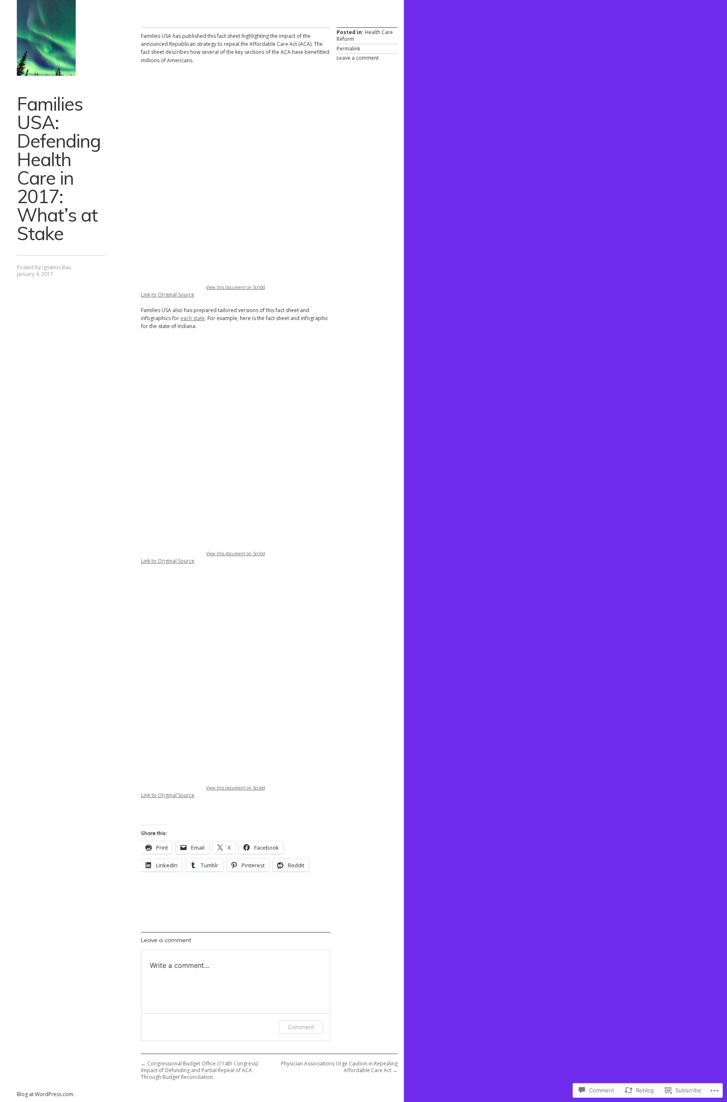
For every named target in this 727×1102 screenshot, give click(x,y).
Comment (301, 1026)
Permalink (348, 48)
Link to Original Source (167, 294)
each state (192, 318)
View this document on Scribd (235, 287)
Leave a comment (358, 57)
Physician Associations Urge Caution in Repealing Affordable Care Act (339, 1067)
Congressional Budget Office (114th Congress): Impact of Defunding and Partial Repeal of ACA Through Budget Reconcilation (200, 1070)
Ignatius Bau (56, 267)
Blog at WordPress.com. (45, 1094)
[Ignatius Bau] (46, 38)
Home (392, 7)
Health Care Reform (365, 35)
